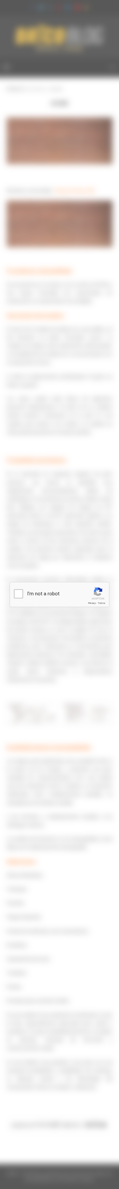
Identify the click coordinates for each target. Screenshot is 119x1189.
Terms (101, 603)
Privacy (92, 603)
